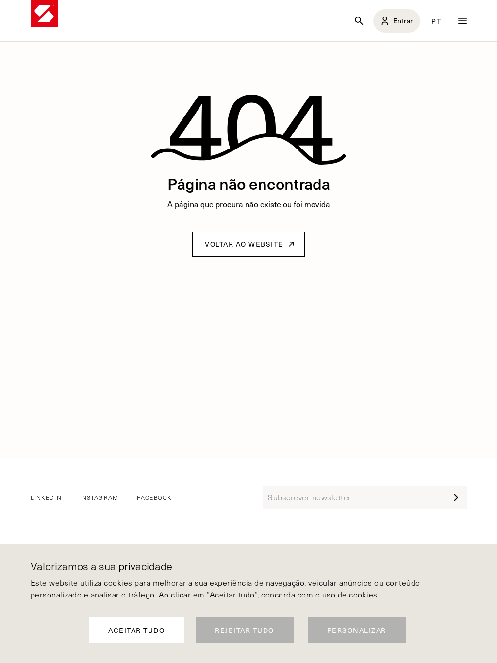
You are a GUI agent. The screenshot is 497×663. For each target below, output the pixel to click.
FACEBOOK (154, 497)
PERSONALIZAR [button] (356, 630)
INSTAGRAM (99, 497)
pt (436, 21)
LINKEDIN (46, 497)
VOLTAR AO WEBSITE (244, 244)
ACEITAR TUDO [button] (136, 630)
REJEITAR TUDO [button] (244, 630)
